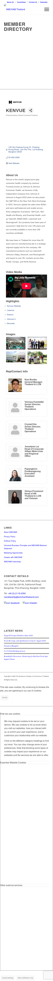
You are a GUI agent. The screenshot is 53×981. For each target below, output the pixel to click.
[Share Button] (31, 110)
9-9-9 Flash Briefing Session (14, 651)
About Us (10, 2)
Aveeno (10, 315)
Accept (4, 697)
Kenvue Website (14, 306)
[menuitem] (10, 2)
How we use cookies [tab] (10, 713)
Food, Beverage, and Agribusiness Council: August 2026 (25, 640)
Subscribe (43, 2)
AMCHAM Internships (12, 561)
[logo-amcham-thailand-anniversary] (22, 9)
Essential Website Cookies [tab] (13, 762)
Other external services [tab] (11, 885)
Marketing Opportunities (13, 552)
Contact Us (33, 2)
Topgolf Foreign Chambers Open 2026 (18, 635)
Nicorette (11, 323)
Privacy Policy (9, 536)
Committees (21, 2)
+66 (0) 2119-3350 (17, 593)
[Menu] (45, 9)
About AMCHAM (10, 532)
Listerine (10, 310)
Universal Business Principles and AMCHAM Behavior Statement (25, 547)
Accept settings (7, 978)
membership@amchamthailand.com (21, 597)
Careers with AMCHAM (13, 557)
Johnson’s (11, 319)
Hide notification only (25, 978)
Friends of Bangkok (11, 645)
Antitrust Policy (10, 541)
